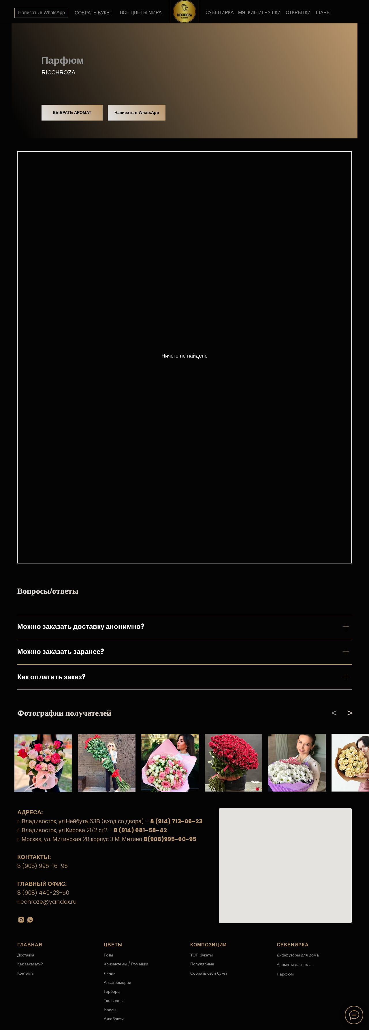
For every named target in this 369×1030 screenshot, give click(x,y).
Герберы (112, 991)
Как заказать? (30, 964)
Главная (29, 944)
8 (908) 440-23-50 (43, 893)
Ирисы (110, 1010)
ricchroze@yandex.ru (47, 902)
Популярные (202, 964)
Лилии (110, 973)
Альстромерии (117, 982)
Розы (108, 955)
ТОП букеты (201, 955)
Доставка (25, 955)
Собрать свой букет (208, 973)
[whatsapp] (30, 919)
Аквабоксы (114, 1019)
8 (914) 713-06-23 (176, 821)
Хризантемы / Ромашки (126, 964)
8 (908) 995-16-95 (42, 866)
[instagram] (21, 919)
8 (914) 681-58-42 (140, 830)
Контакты (26, 973)
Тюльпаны (113, 1000)
